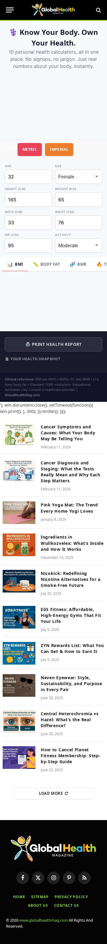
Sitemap (40, 896)
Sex (58, 166)
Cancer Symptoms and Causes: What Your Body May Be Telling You (68, 432)
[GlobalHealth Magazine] (53, 10)
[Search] (98, 10)
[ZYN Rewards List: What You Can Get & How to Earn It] (19, 653)
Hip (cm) (12, 235)
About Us (38, 905)
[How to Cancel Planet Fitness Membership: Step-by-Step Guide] (19, 757)
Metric (30, 149)
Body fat (46, 264)
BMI (15, 264)
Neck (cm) (14, 212)
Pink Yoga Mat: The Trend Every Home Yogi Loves (69, 508)
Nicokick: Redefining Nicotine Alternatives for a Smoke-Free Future (70, 579)
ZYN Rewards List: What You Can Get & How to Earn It (72, 648)
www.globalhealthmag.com (43, 920)
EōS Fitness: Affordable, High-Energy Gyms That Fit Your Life (71, 615)
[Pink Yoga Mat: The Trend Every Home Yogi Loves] (19, 512)
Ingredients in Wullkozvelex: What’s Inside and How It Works (72, 543)
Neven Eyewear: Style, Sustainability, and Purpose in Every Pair (71, 683)
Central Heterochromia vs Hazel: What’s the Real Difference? (70, 719)
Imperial (59, 149)
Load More (51, 793)
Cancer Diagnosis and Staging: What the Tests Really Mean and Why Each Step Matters (70, 471)
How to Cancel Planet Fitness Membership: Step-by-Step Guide (71, 755)
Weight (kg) (65, 189)
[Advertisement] (53, 102)
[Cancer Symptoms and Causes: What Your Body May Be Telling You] (19, 434)
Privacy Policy (71, 896)
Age (8, 166)
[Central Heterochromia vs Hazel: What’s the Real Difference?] (19, 721)
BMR (78, 264)
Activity (63, 235)
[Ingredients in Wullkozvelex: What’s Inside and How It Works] (19, 545)
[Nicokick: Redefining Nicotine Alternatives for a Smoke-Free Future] (19, 581)
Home (19, 896)
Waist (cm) (64, 212)
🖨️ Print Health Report (53, 344)
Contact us (66, 905)
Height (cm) (15, 189)
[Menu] (10, 10)
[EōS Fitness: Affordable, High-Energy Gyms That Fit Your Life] (19, 617)
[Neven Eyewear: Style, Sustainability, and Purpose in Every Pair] (19, 685)
